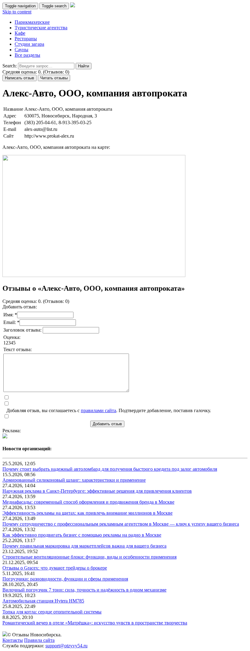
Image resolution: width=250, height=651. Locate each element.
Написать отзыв (19, 78)
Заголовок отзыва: (23, 330)
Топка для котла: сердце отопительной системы (52, 611)
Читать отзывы (54, 78)
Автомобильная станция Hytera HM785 (43, 600)
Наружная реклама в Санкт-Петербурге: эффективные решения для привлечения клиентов (97, 491)
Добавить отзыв (107, 424)
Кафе (20, 33)
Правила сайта (39, 640)
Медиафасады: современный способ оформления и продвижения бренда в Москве (88, 502)
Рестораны (26, 38)
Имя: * (10, 314)
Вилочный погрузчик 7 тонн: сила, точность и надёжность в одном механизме (84, 589)
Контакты (12, 640)
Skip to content (16, 11)
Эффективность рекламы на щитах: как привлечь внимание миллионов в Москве (87, 513)
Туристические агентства (41, 27)
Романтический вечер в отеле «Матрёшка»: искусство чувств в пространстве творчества (94, 622)
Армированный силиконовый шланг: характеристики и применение (74, 480)
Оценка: (11, 337)
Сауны (21, 49)
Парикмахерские (32, 22)
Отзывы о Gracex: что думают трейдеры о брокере (54, 567)
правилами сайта (98, 410)
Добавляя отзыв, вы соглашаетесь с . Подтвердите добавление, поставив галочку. (108, 410)
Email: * (11, 322)
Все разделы (27, 55)
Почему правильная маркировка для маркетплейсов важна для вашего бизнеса (84, 545)
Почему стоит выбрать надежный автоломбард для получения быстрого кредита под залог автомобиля (109, 469)
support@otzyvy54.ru (66, 645)
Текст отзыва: (17, 349)
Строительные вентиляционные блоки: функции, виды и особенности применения (89, 556)
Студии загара (29, 44)
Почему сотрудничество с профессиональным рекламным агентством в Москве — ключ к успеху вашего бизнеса (120, 524)
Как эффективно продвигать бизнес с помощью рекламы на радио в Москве (81, 535)
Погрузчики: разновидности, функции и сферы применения (65, 578)
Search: (9, 65)
